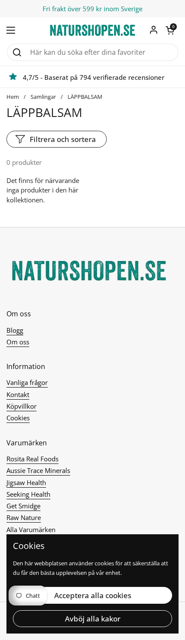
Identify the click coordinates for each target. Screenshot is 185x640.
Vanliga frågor (27, 382)
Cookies (18, 417)
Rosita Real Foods (32, 458)
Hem (12, 97)
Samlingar (43, 97)
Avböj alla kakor (92, 619)
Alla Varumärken (31, 529)
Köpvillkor (21, 406)
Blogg (14, 330)
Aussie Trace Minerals (38, 470)
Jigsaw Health (26, 482)
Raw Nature (23, 517)
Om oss (17, 341)
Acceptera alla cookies (92, 595)
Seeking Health (28, 494)
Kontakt (17, 394)
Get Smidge (23, 505)
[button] (170, 30)
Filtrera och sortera (63, 139)
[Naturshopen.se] (92, 30)
